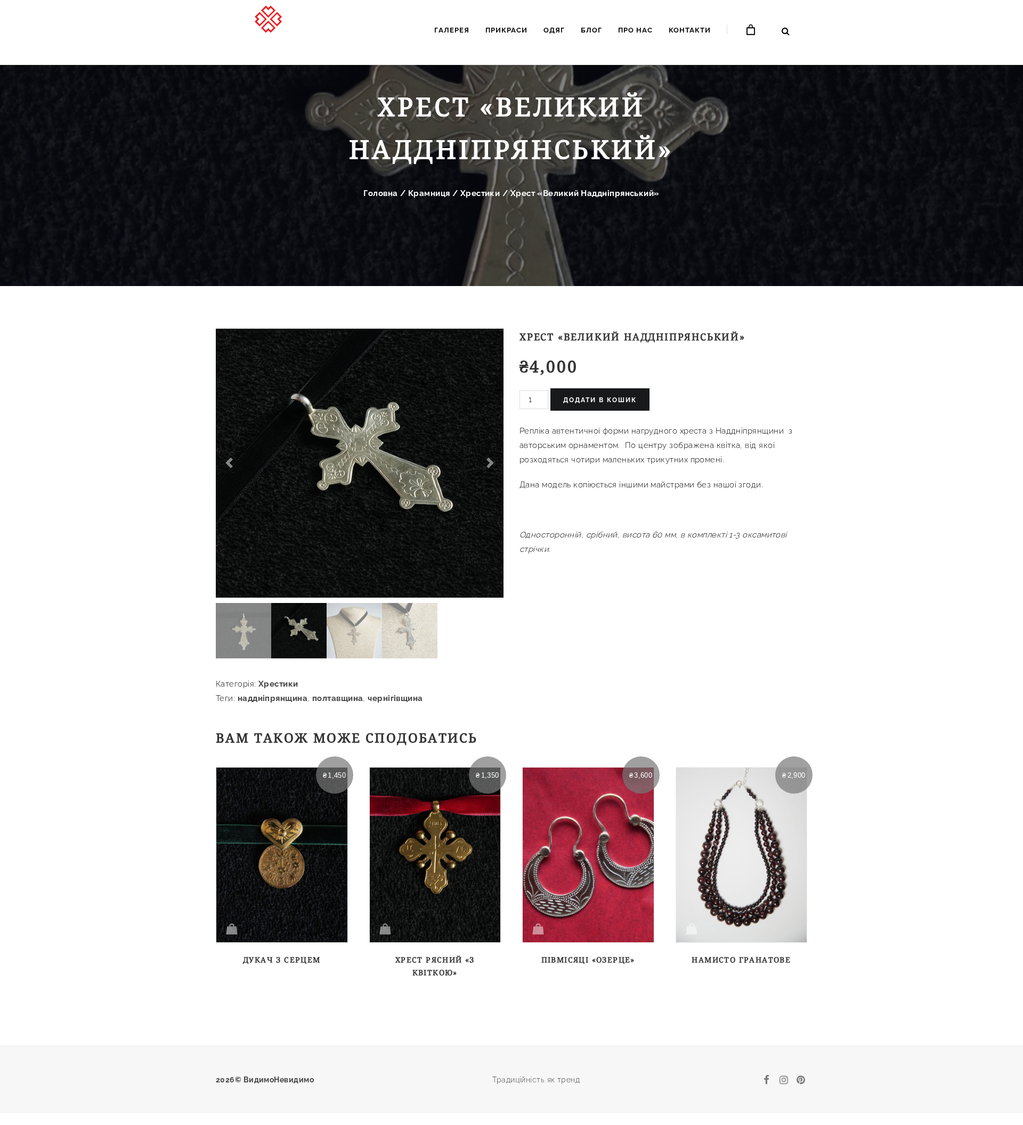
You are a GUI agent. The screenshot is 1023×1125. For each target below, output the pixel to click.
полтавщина (337, 698)
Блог (591, 30)
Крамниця (429, 193)
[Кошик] (751, 30)
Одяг (554, 30)
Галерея (451, 30)
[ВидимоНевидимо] (269, 28)
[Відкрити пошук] (786, 31)
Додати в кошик (600, 400)
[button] (229, 463)
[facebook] (766, 1079)
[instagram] (783, 1079)
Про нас (635, 30)
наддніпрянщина (272, 698)
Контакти (690, 30)
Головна (380, 193)
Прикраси (506, 30)
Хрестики (480, 193)
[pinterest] (800, 1079)
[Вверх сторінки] (997, 1067)
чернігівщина (395, 698)
